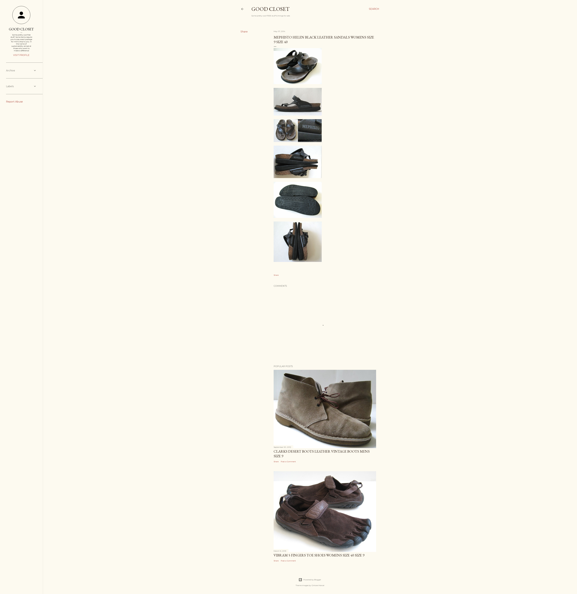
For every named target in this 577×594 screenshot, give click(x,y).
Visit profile (21, 55)
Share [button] (244, 31)
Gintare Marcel (317, 585)
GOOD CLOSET (21, 29)
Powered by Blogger (312, 580)
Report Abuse (14, 101)
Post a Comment (288, 461)
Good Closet (270, 8)
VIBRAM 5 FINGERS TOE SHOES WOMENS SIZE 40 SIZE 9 (319, 555)
